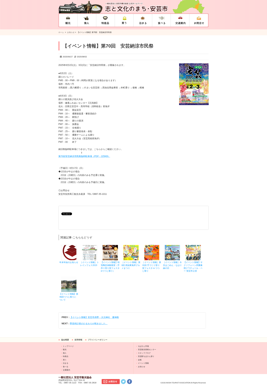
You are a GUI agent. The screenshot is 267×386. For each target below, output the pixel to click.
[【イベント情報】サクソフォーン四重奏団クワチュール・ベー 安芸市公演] (193, 246)
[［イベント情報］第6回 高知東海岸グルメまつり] (131, 246)
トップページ (68, 346)
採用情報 (78, 340)
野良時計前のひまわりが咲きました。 (89, 323)
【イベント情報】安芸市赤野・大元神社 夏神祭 (94, 317)
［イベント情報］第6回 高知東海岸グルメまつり (131, 265)
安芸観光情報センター (147, 349)
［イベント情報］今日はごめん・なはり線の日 (172, 265)
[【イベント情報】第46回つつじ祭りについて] (68, 278)
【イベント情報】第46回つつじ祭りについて (68, 297)
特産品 (65, 356)
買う (64, 360)
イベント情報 (143, 363)
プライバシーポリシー (97, 340)
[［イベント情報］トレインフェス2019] (89, 246)
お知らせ (70, 32)
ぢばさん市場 (143, 346)
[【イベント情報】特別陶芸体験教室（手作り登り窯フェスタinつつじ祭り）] (110, 246)
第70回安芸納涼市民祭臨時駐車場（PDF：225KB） (84, 156)
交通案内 (66, 370)
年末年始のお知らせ (68, 262)
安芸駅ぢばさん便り (146, 356)
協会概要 (65, 340)
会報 (140, 360)
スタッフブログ (144, 353)
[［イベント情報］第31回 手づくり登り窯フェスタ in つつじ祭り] (151, 246)
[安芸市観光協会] (133, 6)
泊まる (65, 363)
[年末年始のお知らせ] (68, 246)
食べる (65, 367)
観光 (64, 349)
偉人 (64, 353)
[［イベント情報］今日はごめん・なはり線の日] (172, 246)
